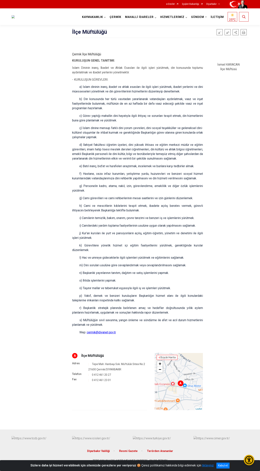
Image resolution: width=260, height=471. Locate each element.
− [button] (160, 369)
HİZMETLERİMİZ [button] (172, 17)
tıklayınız (208, 465)
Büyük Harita (168, 357)
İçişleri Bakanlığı (190, 4)
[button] (236, 32)
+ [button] (160, 363)
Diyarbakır (211, 4)
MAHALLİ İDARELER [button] (139, 17)
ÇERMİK (115, 17)
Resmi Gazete (128, 451)
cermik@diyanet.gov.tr (101, 332)
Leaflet (199, 408)
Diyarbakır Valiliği (98, 451)
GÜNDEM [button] (197, 17)
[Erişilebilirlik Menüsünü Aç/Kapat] (249, 460)
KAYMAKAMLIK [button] (92, 17)
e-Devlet (170, 4)
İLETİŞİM (217, 17)
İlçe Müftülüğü (92, 356)
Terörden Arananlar (160, 451)
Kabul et (223, 465)
